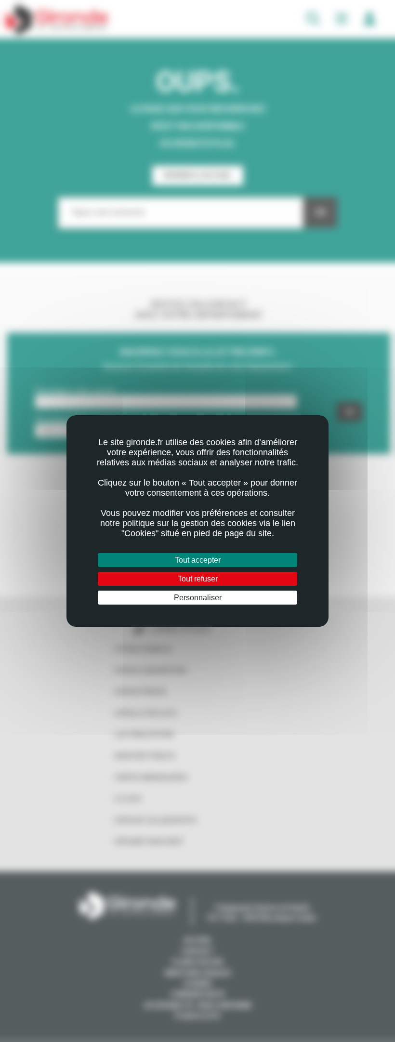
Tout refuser (198, 579)
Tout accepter (198, 560)
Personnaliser (198, 598)
